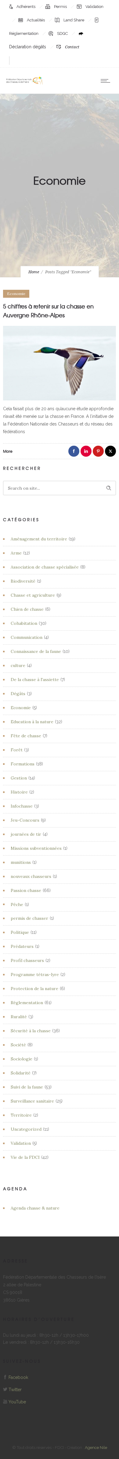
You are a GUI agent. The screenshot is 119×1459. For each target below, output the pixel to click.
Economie (21, 707)
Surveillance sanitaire (32, 1101)
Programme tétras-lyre (35, 974)
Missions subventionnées (36, 848)
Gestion (19, 778)
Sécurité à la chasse (31, 1030)
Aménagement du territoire (39, 539)
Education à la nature (32, 721)
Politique (20, 932)
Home (33, 272)
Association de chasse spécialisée (45, 567)
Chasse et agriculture (33, 595)
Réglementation (27, 1002)
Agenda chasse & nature (35, 1208)
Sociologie (21, 1059)
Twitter (15, 1389)
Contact (72, 47)
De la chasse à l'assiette (35, 679)
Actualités (36, 20)
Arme (16, 553)
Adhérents (26, 6)
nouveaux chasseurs (31, 876)
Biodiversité (23, 581)
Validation (94, 6)
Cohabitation (24, 623)
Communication (26, 637)
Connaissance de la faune (36, 651)
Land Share (74, 20)
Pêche (17, 904)
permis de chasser (29, 918)
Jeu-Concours (25, 820)
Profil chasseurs (27, 960)
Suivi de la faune (27, 1087)
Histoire (19, 792)
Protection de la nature (34, 988)
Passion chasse (26, 890)
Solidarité (21, 1073)
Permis (61, 6)
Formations (22, 764)
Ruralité (19, 1016)
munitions (21, 862)
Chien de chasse (27, 609)
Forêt (17, 750)
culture (18, 665)
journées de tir (26, 834)
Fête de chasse (26, 736)
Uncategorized (26, 1129)
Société (18, 1045)
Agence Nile (96, 1447)
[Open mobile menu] (107, 81)
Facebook (18, 1377)
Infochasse (22, 806)
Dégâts (18, 693)
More (8, 451)
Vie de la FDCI (25, 1157)
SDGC (63, 33)
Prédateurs (22, 946)
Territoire (21, 1115)
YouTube (17, 1401)
